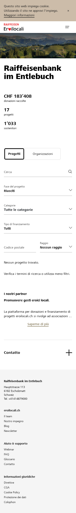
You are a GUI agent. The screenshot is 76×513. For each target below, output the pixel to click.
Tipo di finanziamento (17, 224)
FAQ (6, 454)
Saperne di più (38, 324)
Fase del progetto (14, 186)
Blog (6, 426)
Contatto (9, 464)
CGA (7, 487)
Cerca (8, 172)
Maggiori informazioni (19, 15)
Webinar (9, 449)
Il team (8, 416)
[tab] (14, 154)
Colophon (10, 502)
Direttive (9, 482)
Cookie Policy (12, 492)
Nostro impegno (13, 421)
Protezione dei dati (15, 497)
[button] (67, 27)
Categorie (9, 205)
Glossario (9, 459)
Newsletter (10, 430)
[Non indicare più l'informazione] (68, 10)
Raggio (44, 243)
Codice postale (14, 247)
